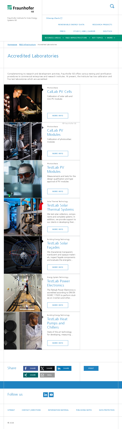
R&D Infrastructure (76, 38)
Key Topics (97, 38)
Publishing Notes (84, 410)
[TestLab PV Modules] (24, 179)
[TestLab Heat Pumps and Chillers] (24, 331)
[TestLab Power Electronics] (24, 293)
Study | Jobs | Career (84, 31)
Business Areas (53, 38)
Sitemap (11, 410)
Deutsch (107, 31)
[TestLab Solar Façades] (24, 255)
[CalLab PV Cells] (24, 103)
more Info (57, 116)
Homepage (12, 45)
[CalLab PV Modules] (24, 141)
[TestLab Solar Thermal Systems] (24, 217)
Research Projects (102, 25)
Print (91, 368)
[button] (30, 368)
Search (112, 6)
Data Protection (106, 410)
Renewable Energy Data (71, 25)
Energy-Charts (54, 18)
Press (63, 31)
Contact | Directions (31, 410)
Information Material (58, 410)
